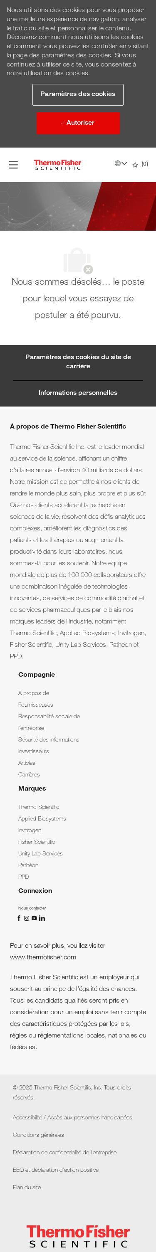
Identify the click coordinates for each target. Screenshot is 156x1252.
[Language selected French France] (121, 163)
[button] (77, 95)
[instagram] (27, 918)
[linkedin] (42, 918)
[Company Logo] (58, 165)
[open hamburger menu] (13, 165)
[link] (33, 694)
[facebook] (20, 918)
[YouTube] (35, 918)
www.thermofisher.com (43, 958)
